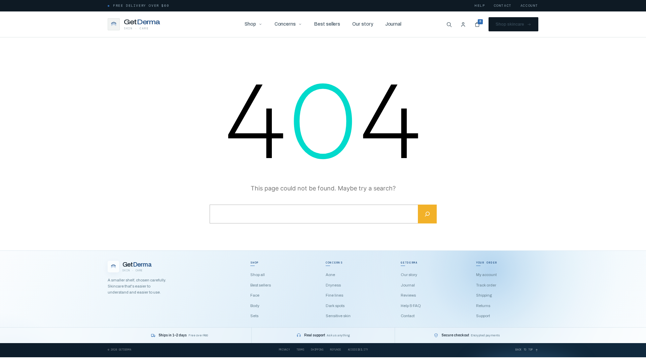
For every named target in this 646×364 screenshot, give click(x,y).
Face (254, 295)
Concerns (285, 24)
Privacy (284, 349)
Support (483, 316)
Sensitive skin (338, 316)
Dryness (333, 285)
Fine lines (334, 295)
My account (486, 275)
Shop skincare (510, 24)
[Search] (449, 24)
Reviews (408, 295)
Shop (250, 24)
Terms (300, 349)
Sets (254, 316)
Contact (503, 5)
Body (254, 306)
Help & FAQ (411, 306)
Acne (330, 275)
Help (480, 5)
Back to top (524, 349)
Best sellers (327, 24)
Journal (393, 24)
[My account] (463, 24)
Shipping (484, 295)
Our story (362, 24)
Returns (483, 306)
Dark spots (335, 306)
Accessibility (358, 349)
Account (529, 5)
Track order (486, 285)
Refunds (335, 349)
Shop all (257, 275)
